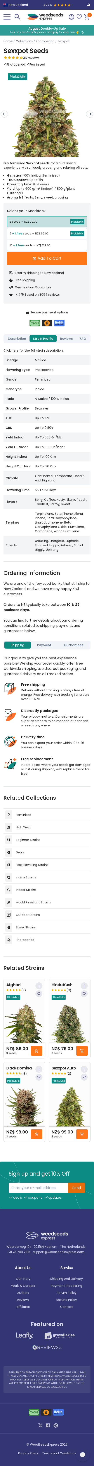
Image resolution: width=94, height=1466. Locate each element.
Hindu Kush (62, 984)
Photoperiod (45, 41)
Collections (24, 41)
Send (76, 1187)
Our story (23, 1278)
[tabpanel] (47, 449)
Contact (66, 1307)
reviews (23, 1300)
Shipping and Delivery (66, 1278)
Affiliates (23, 1307)
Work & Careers (23, 1286)
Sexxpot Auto (64, 1068)
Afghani (13, 984)
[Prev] (4, 114)
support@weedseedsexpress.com (58, 1252)
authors (23, 1293)
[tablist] (47, 338)
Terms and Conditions (59, 1453)
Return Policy (67, 1293)
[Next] (89, 114)
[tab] (17, 338)
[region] (47, 30)
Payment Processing (66, 1286)
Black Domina (19, 1068)
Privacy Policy (28, 1453)
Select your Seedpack (26, 210)
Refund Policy (66, 1300)
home (8, 41)
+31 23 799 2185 (18, 1252)
